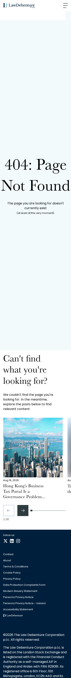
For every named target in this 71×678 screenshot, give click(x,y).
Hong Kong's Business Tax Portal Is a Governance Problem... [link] (24, 491)
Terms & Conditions (15, 566)
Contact (8, 554)
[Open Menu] (65, 5)
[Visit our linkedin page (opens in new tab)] (11, 541)
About (7, 560)
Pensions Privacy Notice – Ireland (24, 603)
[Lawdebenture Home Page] (19, 5)
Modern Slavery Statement (20, 591)
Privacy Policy (12, 578)
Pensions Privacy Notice (18, 597)
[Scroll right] (22, 510)
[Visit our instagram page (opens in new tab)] (18, 541)
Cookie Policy (12, 572)
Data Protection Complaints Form (24, 585)
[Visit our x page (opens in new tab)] (5, 541)
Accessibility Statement (18, 609)
